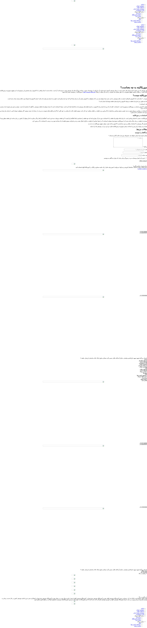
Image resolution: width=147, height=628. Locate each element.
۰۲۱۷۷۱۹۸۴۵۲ (143, 231)
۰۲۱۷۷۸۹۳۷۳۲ (143, 232)
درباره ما (138, 13)
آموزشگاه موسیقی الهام (89, 92)
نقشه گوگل (144, 571)
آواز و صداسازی (140, 10)
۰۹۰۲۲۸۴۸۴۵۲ (143, 295)
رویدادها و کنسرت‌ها (136, 20)
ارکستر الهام (144, 379)
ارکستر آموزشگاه (136, 14)
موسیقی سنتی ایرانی (138, 9)
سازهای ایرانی (143, 362)
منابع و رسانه (137, 22)
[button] (73, 573)
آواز (146, 368)
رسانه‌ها (145, 373)
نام (146, 149)
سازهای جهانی (140, 7)
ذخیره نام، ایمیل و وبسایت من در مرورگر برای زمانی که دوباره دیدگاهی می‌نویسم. (124, 158)
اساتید (142, 4)
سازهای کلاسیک (143, 360)
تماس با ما (138, 16)
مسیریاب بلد (144, 572)
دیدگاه (145, 147)
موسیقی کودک (140, 6)
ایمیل (145, 152)
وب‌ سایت (144, 155)
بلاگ (140, 19)
